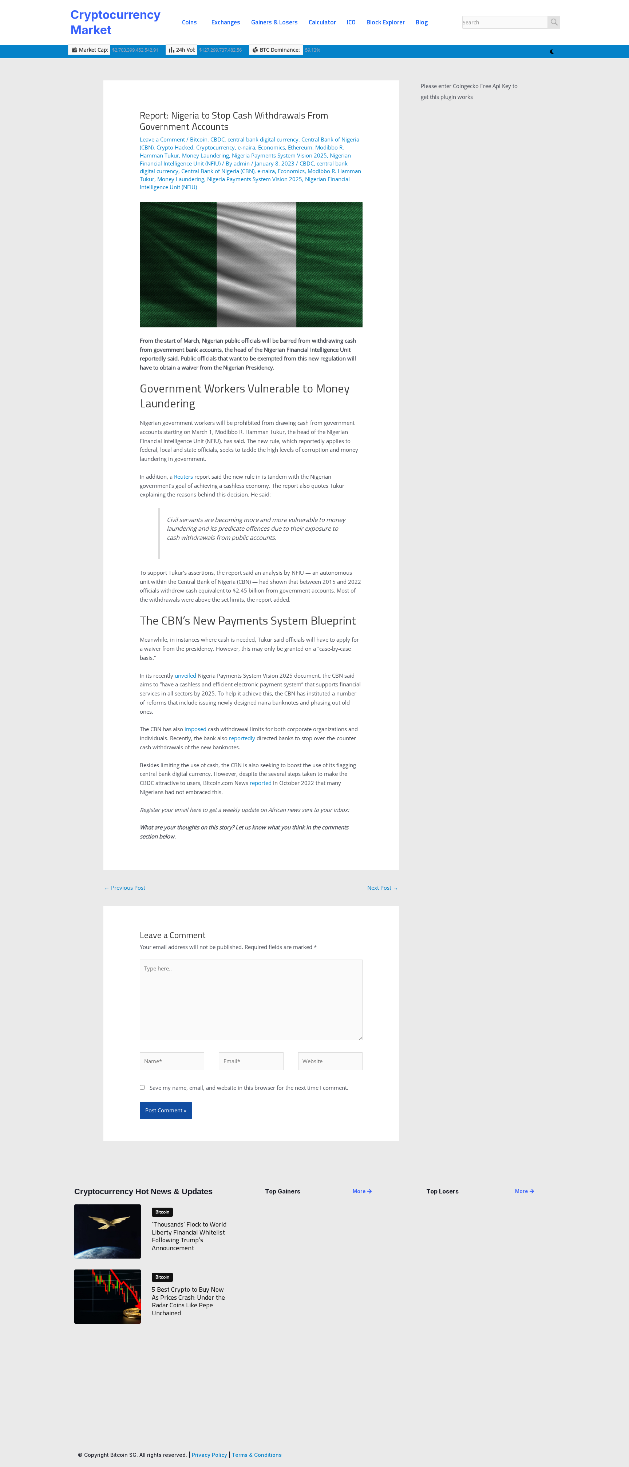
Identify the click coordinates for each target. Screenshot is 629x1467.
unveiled (185, 675)
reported (261, 782)
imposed (195, 729)
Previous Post (124, 887)
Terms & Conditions (257, 1455)
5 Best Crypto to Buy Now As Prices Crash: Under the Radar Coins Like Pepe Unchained (188, 1301)
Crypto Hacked (175, 147)
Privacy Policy (209, 1455)
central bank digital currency (263, 139)
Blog (422, 22)
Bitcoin (198, 139)
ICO (351, 22)
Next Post (382, 887)
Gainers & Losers (274, 22)
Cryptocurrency (215, 147)
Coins (189, 22)
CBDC (217, 139)
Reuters (183, 476)
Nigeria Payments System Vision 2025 (279, 155)
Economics (271, 147)
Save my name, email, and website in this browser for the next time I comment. (249, 1087)
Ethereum (300, 147)
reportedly (242, 738)
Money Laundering (205, 155)
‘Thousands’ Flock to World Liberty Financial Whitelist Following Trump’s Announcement (189, 1236)
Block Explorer (386, 22)
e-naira (246, 147)
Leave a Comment (162, 139)
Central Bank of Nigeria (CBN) (217, 171)
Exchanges (225, 22)
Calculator (322, 22)
